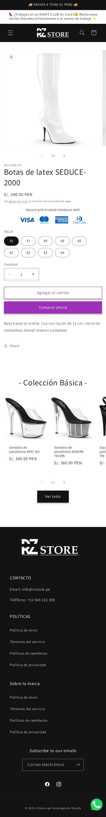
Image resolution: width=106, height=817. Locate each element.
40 (79, 240)
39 (62, 240)
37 (28, 240)
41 (11, 252)
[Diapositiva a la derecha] (64, 155)
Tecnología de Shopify (66, 808)
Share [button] (14, 345)
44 (62, 252)
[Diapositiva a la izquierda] (41, 155)
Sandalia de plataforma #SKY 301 (24, 450)
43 (45, 252)
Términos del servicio (27, 641)
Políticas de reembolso (29, 653)
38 (45, 240)
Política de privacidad (28, 664)
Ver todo (53, 496)
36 (11, 240)
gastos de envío (18, 201)
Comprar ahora (53, 307)
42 (28, 252)
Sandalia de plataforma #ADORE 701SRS (69, 452)
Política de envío (24, 630)
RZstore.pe (43, 808)
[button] (10, 32)
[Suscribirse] (78, 765)
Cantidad (11, 264)
